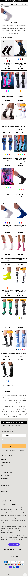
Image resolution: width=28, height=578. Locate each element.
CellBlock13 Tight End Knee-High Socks (20, 354)
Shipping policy (10, 574)
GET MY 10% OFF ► (14, 446)
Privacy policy (22, 569)
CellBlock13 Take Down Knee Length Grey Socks (7, 354)
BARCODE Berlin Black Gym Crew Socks (20, 192)
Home (2, 6)
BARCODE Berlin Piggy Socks (7, 258)
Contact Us (3, 459)
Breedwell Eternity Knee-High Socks (7, 192)
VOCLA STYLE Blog (5, 482)
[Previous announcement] (2, 1)
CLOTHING (6, 6)
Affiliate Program (5, 491)
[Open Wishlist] (22, 3)
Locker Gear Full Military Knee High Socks (20, 64)
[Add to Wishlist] (2, 41)
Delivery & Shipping (5, 462)
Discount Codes (5, 485)
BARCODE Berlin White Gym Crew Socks (7, 226)
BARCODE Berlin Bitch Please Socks (20, 259)
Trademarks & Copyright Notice (8, 494)
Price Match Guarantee (6, 472)
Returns (3, 465)
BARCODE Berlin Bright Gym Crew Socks (20, 226)
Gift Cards (3, 488)
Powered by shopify (14, 569)
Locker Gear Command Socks (7, 126)
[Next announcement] (25, 1)
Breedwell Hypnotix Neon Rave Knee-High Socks (20, 159)
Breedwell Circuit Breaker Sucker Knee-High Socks (7, 96)
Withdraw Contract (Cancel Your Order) (10, 469)
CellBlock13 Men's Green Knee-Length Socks (7, 323)
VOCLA (8, 569)
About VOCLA (4, 478)
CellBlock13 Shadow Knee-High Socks (20, 96)
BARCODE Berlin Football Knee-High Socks (7, 64)
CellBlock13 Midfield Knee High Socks (20, 323)
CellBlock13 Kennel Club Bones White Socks (20, 291)
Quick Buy (7, 69)
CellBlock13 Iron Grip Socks (7, 158)
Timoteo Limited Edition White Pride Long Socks (20, 127)
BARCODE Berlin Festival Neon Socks (7, 291)
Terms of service (13, 572)
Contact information (22, 572)
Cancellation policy (18, 574)
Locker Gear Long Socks (7, 385)
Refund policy (6, 572)
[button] (1, 3)
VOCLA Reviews (5, 475)
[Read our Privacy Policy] (25, 442)
